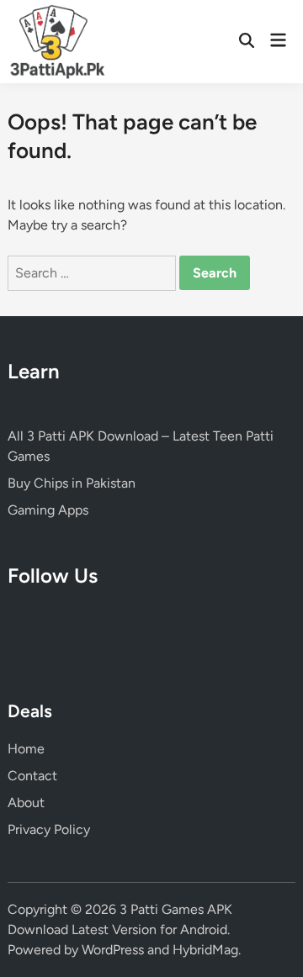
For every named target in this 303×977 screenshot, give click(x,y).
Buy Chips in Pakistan (72, 483)
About (26, 803)
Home (26, 749)
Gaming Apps (48, 510)
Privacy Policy (49, 829)
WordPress (113, 950)
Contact (32, 776)
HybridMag (205, 950)
